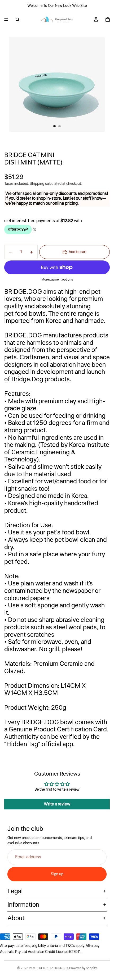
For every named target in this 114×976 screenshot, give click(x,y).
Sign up (57, 874)
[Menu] (6, 19)
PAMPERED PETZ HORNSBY (48, 968)
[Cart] (107, 19)
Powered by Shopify (83, 968)
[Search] (17, 19)
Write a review (57, 804)
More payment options (57, 279)
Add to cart (78, 252)
